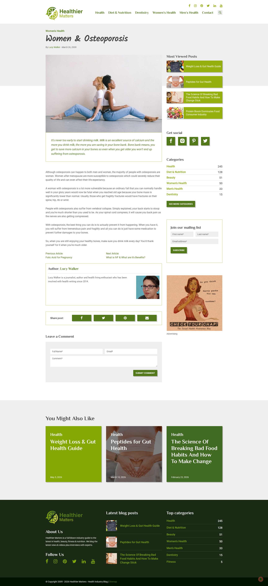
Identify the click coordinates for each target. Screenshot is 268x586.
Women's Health (55, 30)
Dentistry (142, 12)
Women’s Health (164, 12)
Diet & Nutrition (119, 12)
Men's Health (194, 188)
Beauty (194, 177)
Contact (207, 12)
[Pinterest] (194, 141)
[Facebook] (171, 141)
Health (99, 12)
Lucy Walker (54, 47)
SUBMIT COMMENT (145, 373)
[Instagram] (182, 141)
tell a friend (147, 316)
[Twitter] (205, 141)
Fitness (194, 561)
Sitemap (113, 581)
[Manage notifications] (260, 579)
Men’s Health (189, 12)
